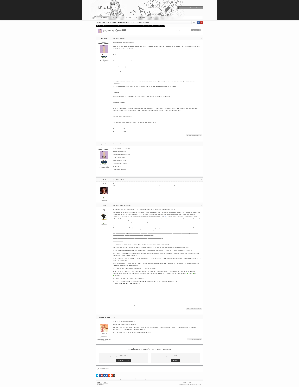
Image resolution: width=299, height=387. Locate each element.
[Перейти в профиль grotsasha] (100, 31)
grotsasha (110, 31)
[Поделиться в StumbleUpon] (112, 375)
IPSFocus (105, 382)
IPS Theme (99, 382)
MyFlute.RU (186, 382)
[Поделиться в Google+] (102, 375)
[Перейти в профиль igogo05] (104, 216)
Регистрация (199, 7)
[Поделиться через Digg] (104, 375)
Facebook (198, 22)
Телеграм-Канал (140, 17)
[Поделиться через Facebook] (100, 375)
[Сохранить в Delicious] (107, 375)
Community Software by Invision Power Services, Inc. (190, 384)
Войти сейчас (175, 360)
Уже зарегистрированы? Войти (186, 7)
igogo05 (104, 205)
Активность (115, 17)
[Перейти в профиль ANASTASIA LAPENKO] (104, 328)
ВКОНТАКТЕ (152, 17)
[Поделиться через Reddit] (109, 375)
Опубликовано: (119, 38)
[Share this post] (201, 38)
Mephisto (104, 179)
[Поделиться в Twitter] (97, 375)
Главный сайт (127, 17)
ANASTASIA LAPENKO (104, 317)
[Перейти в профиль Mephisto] (104, 190)
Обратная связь (100, 384)
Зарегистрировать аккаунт (123, 360)
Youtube (201, 22)
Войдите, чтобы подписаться (183, 30)
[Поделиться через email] (114, 375)
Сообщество (103, 17)
